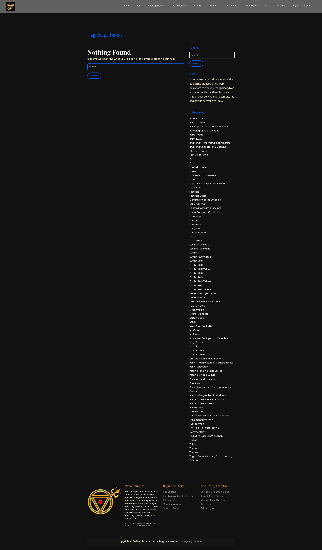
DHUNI (192, 163)
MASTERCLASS (197, 305)
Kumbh (213, 5)
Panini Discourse (198, 366)
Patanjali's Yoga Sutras (202, 374)
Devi (191, 159)
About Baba (169, 491)
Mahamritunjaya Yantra (202, 293)
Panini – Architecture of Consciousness (211, 362)
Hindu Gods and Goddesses (205, 212)
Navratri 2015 (196, 350)
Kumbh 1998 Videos (200, 256)
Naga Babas (196, 342)
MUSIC (192, 322)
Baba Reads (196, 134)
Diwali (192, 171)
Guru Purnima (197, 203)
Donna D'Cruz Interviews (202, 175)
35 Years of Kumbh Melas (215, 491)
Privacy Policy (186, 542)
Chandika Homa (198, 151)
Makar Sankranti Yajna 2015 (204, 301)
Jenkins (193, 236)
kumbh (193, 252)
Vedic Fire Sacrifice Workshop (206, 436)
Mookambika (196, 309)
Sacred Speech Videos (202, 403)
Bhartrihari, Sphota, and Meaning (207, 146)
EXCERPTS (194, 187)
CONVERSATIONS (198, 155)
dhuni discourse (198, 167)
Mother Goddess (198, 313)
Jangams (194, 228)
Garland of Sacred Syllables (205, 199)
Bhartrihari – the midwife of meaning (210, 142)
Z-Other (193, 460)
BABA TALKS (195, 138)
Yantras (193, 448)
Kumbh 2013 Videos (200, 269)
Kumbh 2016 (196, 273)
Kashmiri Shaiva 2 (199, 244)
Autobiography (155, 5)
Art (266, 5)
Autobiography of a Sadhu (204, 130)
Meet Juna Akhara (173, 504)
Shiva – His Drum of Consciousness (209, 415)
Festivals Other (197, 195)
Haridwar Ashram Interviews (205, 208)
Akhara (197, 5)
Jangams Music (198, 232)
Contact (308, 5)
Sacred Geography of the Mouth (207, 395)
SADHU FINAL (196, 407)
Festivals (194, 191)
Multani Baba (196, 317)
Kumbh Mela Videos (200, 289)
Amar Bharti (196, 118)
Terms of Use (199, 542)
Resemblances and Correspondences (210, 387)
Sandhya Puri (196, 411)
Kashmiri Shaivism (199, 248)
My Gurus (194, 330)
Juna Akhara (196, 240)
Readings (194, 383)
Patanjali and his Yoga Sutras (205, 370)
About (138, 5)
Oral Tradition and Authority (205, 358)
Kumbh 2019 (196, 277)
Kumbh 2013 (196, 265)
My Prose (194, 334)
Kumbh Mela (196, 285)
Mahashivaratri (197, 297)
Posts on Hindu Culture (202, 379)
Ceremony (231, 5)
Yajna (192, 444)
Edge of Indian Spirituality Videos (207, 183)
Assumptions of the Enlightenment (208, 126)
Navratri (193, 346)
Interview (194, 220)
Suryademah (196, 423)
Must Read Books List (201, 326)
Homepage (195, 216)
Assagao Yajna (197, 122)
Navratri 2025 (197, 354)
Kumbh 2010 (196, 260)
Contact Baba (171, 508)
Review (193, 391)
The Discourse (178, 5)
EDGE (192, 179)
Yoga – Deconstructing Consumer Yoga (211, 456)
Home (126, 5)
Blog (293, 5)
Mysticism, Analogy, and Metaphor (208, 338)
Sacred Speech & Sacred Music (207, 399)
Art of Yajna (250, 5)
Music (280, 5)
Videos (193, 440)
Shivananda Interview (201, 419)
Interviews (195, 224)
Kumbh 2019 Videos (200, 281)
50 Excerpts (169, 500)
